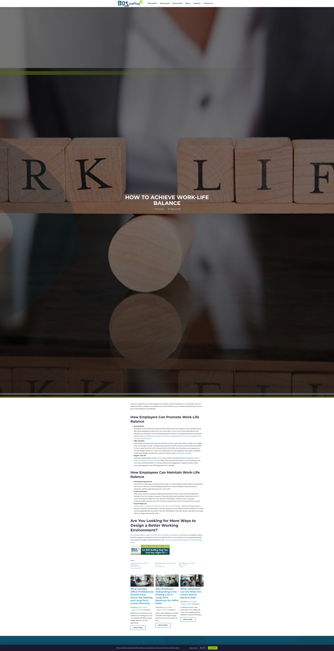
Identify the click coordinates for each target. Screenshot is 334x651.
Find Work (152, 3)
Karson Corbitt (142, 607)
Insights (197, 3)
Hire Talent (165, 3)
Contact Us (208, 3)
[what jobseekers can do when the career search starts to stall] (192, 586)
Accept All (213, 648)
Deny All (202, 648)
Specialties (177, 3)
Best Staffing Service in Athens (187, 563)
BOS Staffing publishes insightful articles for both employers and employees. (155, 535)
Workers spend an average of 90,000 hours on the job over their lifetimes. (157, 506)
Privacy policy (193, 648)
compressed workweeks (184, 453)
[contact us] (150, 554)
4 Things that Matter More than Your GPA (165, 563)
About (187, 3)
